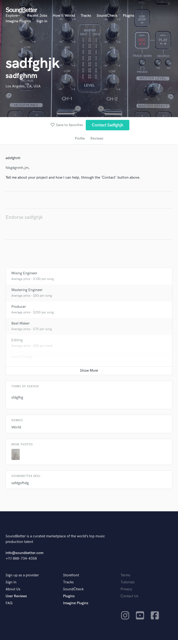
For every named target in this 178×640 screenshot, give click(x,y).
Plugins (128, 15)
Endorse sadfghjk (24, 217)
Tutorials (128, 582)
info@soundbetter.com (24, 553)
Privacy (126, 589)
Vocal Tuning (21, 357)
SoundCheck (107, 15)
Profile (80, 138)
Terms (125, 575)
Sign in (41, 21)
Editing (17, 340)
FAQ (9, 603)
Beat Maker (20, 323)
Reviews (96, 138)
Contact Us (129, 596)
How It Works (64, 15)
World (16, 427)
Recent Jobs (37, 15)
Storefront (71, 575)
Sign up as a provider (22, 575)
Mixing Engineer (24, 273)
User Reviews (16, 596)
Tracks (86, 15)
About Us (13, 589)
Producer (18, 307)
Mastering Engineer (27, 290)
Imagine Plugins (18, 21)
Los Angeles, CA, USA (23, 86)
